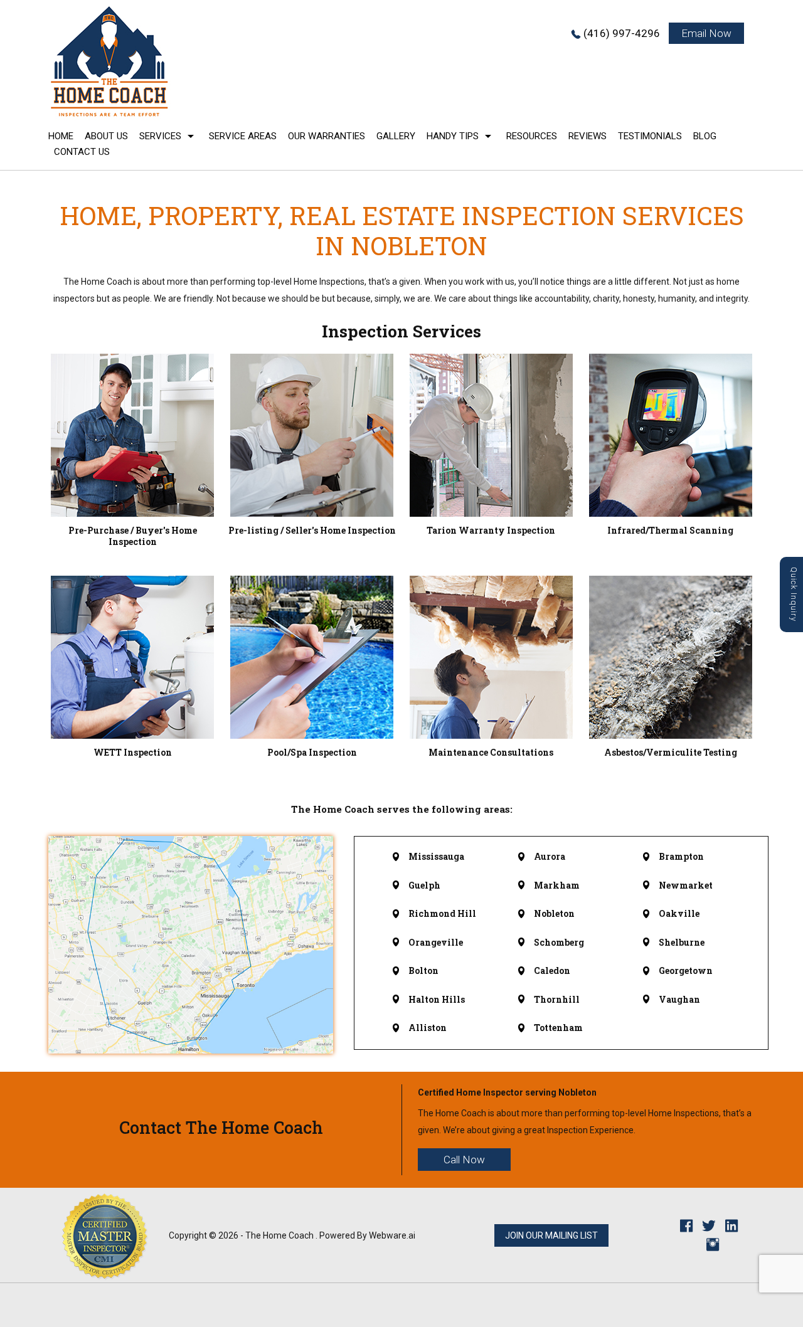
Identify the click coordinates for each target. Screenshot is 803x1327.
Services (160, 136)
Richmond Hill (442, 913)
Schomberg (559, 942)
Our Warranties (326, 136)
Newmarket (686, 885)
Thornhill (557, 999)
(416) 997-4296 (621, 33)
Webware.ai (392, 1235)
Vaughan (679, 999)
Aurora (549, 856)
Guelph (424, 885)
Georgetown (686, 970)
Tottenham (558, 1028)
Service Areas (243, 136)
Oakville (679, 913)
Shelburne (682, 942)
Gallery (395, 136)
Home (60, 136)
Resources (531, 136)
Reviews (587, 136)
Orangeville (435, 942)
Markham (557, 885)
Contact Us (82, 151)
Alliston (427, 1028)
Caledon (552, 970)
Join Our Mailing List (551, 1235)
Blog (704, 136)
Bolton (423, 970)
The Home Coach (279, 1235)
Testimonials (650, 136)
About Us (106, 136)
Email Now (706, 33)
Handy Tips (453, 136)
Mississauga (436, 856)
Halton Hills (436, 999)
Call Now (464, 1159)
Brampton (681, 856)
